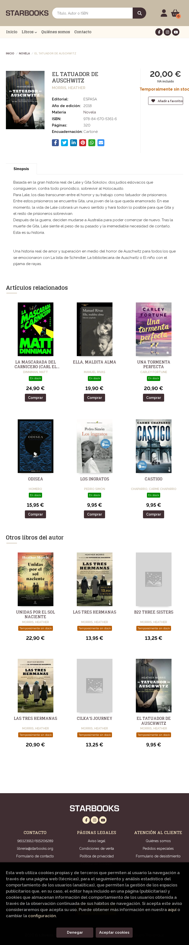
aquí (172, 909)
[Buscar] (139, 13)
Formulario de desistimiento (158, 856)
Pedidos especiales (158, 848)
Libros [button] (28, 32)
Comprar (35, 398)
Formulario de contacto (35, 856)
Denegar (75, 932)
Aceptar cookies (114, 932)
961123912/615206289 (35, 841)
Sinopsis (21, 169)
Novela (24, 53)
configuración (42, 915)
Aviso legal (96, 841)
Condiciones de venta (96, 848)
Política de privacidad (97, 856)
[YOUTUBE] (175, 32)
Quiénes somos (158, 841)
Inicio (10, 53)
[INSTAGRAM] (167, 32)
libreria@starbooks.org (35, 848)
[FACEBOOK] (159, 32)
